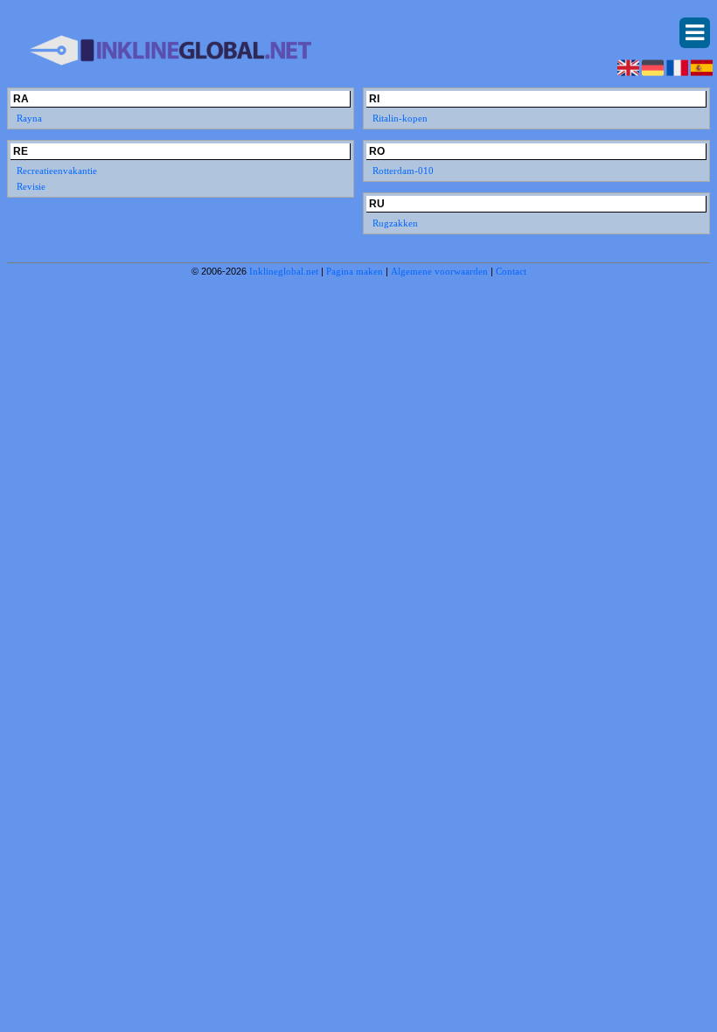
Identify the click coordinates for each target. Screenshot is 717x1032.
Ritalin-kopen (400, 118)
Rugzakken (395, 223)
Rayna (29, 118)
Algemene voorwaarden (439, 271)
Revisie (31, 186)
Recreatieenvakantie (57, 170)
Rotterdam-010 (403, 170)
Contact (511, 271)
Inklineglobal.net (283, 271)
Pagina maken (354, 271)
